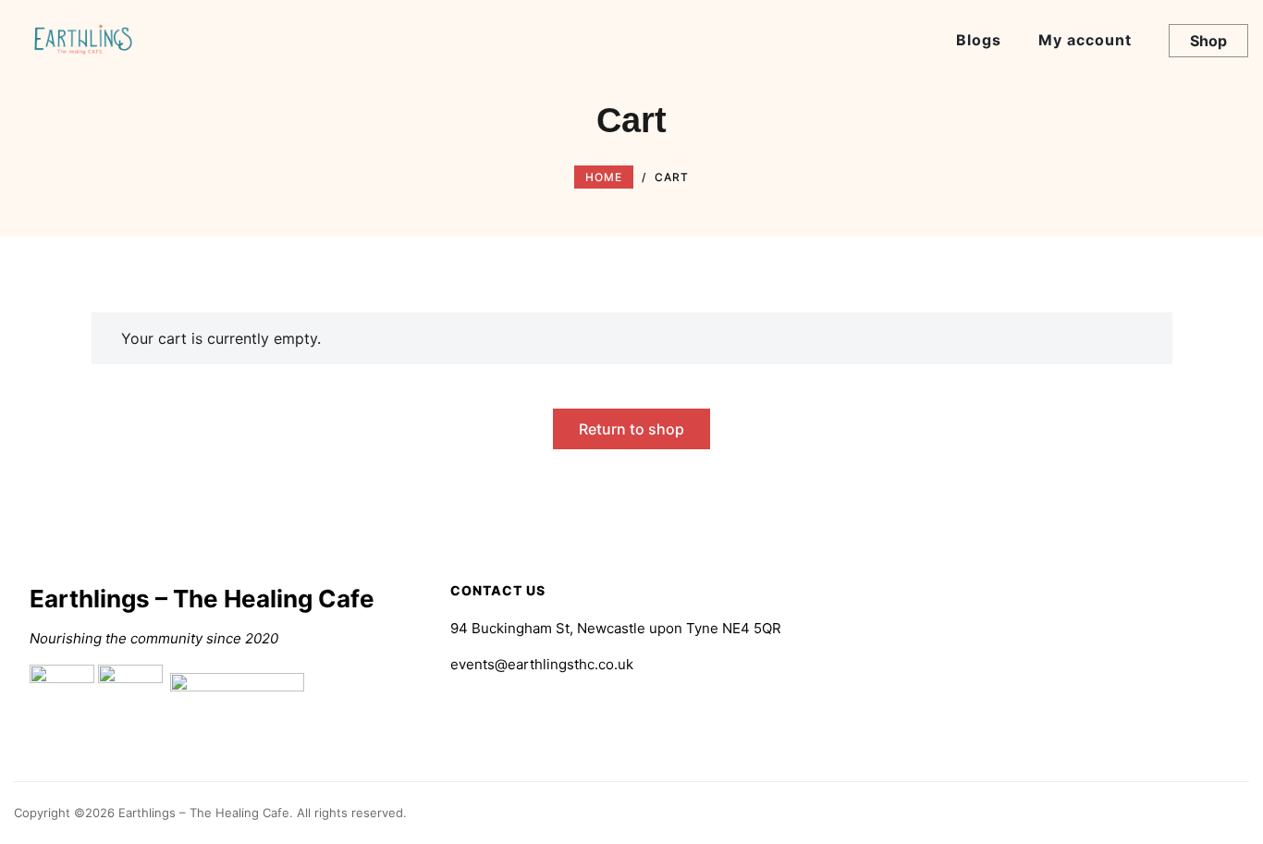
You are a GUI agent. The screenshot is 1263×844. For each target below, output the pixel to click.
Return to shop (631, 429)
